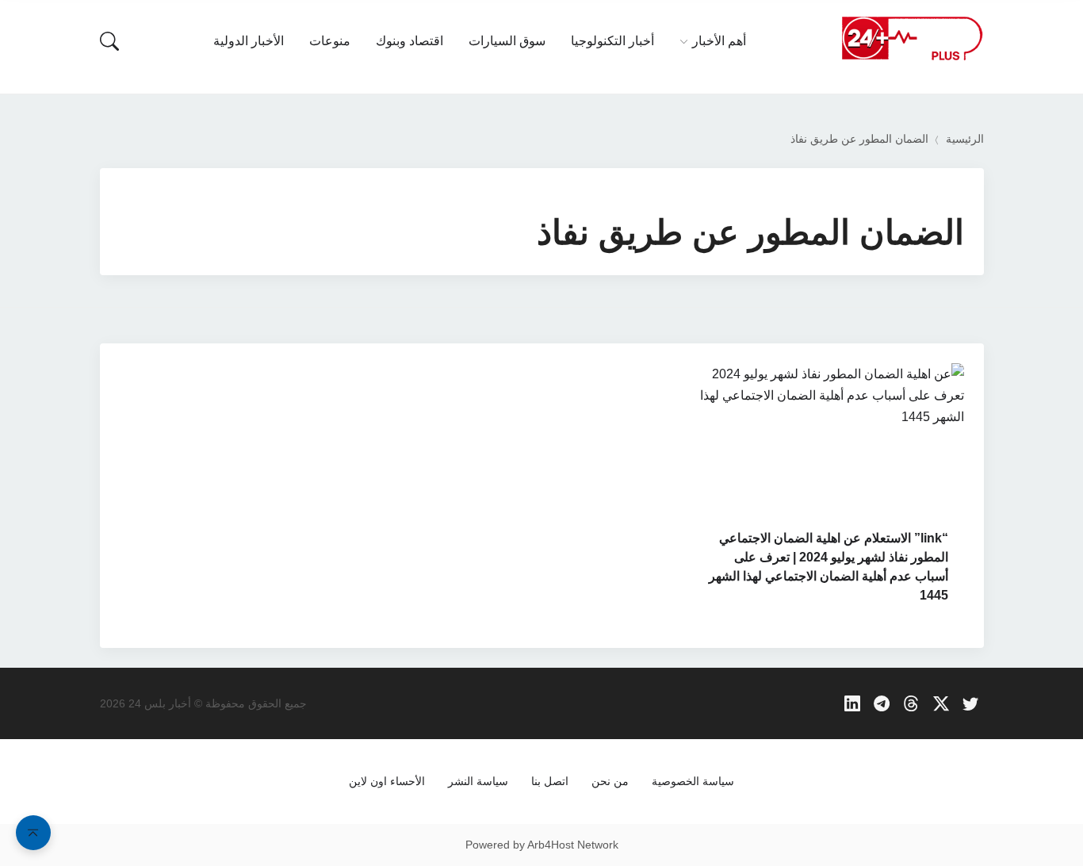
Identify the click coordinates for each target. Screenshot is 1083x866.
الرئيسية (965, 139)
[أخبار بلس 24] (911, 38)
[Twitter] (971, 704)
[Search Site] (109, 41)
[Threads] (911, 704)
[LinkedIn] (852, 704)
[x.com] (941, 704)
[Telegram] (882, 704)
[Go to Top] (33, 832)
